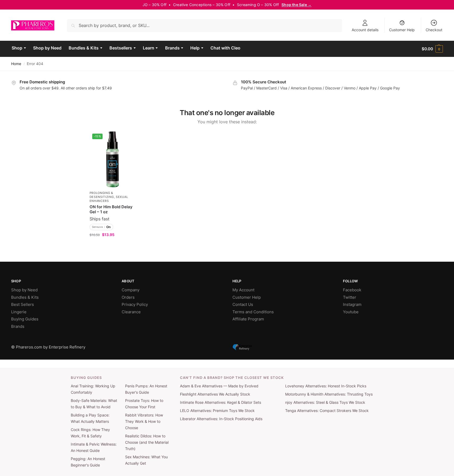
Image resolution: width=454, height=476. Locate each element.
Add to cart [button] (112, 245)
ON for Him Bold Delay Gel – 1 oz (111, 209)
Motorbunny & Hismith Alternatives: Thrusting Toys (329, 394)
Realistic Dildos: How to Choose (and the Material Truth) (147, 442)
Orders (128, 297)
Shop (17, 48)
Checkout (434, 30)
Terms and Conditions (253, 311)
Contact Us (242, 304)
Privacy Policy (135, 304)
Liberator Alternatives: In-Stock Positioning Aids (221, 419)
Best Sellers (22, 304)
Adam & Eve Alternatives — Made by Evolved (219, 386)
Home (16, 64)
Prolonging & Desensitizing (102, 195)
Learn (148, 48)
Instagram (352, 304)
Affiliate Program (248, 318)
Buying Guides (24, 318)
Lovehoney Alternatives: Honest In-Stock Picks (325, 386)
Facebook (352, 289)
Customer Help (402, 30)
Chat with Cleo (225, 48)
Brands (172, 48)
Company (130, 289)
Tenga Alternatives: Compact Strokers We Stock (327, 411)
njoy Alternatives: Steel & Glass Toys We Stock (325, 402)
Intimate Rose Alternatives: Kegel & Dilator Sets (220, 402)
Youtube (351, 311)
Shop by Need (47, 48)
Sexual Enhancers (109, 199)
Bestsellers (120, 48)
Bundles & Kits (84, 48)
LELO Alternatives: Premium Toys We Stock (217, 411)
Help (195, 48)
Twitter (349, 297)
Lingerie (19, 311)
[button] (432, 49)
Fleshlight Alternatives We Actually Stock (215, 394)
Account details (365, 30)
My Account (243, 289)
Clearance (131, 311)
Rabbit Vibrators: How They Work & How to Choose (144, 421)
